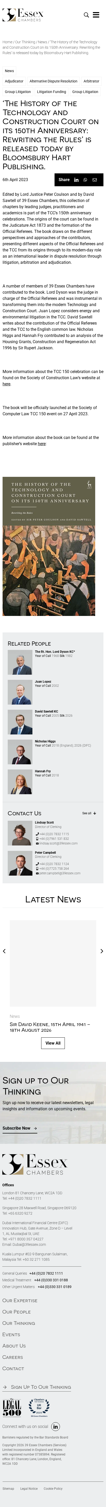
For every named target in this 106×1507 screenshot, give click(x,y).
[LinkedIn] (76, 179)
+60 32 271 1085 (36, 1259)
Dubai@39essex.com (29, 1244)
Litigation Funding (51, 92)
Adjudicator (14, 81)
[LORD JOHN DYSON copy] (20, 651)
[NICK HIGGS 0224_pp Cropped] (20, 741)
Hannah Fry (43, 771)
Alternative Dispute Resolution (53, 81)
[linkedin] (55, 1426)
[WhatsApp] (85, 179)
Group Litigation (18, 92)
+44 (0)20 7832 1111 (24, 1198)
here (6, 384)
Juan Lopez (43, 681)
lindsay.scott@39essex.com (58, 843)
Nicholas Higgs (45, 741)
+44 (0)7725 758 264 (54, 868)
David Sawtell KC (46, 711)
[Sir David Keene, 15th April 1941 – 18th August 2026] (53, 963)
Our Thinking (25, 42)
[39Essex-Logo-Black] (23, 10)
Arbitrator (91, 81)
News (42, 42)
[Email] (94, 179)
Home (7, 42)
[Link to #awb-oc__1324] (96, 15)
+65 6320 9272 (20, 1213)
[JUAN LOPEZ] (20, 681)
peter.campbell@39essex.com (60, 873)
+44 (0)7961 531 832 (54, 839)
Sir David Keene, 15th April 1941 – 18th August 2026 (50, 1027)
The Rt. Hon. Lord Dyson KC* (55, 652)
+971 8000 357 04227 (25, 1239)
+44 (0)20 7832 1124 (54, 864)
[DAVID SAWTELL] (20, 711)
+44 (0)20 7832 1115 (54, 834)
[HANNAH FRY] (20, 771)
